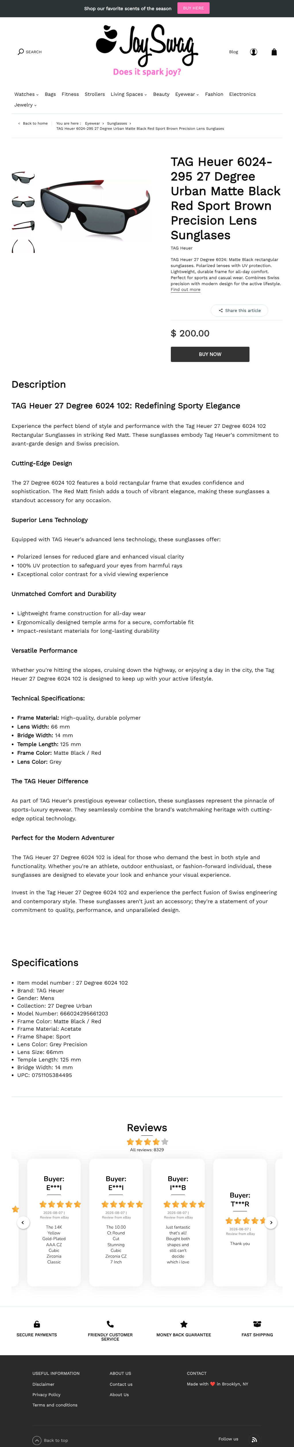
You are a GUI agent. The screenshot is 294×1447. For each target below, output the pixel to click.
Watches (24, 94)
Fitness (70, 94)
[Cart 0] (274, 52)
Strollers (95, 94)
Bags (50, 94)
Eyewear (185, 94)
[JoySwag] (147, 52)
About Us (119, 1394)
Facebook (239, 310)
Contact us (121, 1384)
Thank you (240, 1244)
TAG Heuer (182, 248)
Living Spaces (127, 94)
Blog (233, 51)
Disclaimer (43, 1384)
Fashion (214, 94)
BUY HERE (193, 8)
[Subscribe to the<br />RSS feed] (254, 1440)
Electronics (242, 94)
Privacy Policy (46, 1394)
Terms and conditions (55, 1405)
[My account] (253, 52)
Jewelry (23, 105)
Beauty (161, 94)
